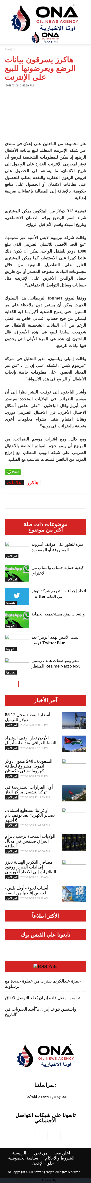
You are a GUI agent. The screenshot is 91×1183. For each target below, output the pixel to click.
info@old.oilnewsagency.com (45, 1096)
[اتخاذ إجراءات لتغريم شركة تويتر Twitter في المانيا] (17, 596)
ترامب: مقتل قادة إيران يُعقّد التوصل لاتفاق (42, 997)
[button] (84, 37)
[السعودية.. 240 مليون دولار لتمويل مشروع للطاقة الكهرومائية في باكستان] (74, 767)
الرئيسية (10, 49)
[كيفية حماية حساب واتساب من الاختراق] (17, 573)
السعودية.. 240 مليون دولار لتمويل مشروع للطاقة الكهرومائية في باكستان (28, 766)
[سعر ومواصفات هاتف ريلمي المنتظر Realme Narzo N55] (17, 666)
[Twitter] (52, 1135)
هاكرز (33, 482)
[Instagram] (39, 1135)
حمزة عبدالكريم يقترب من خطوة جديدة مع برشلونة (43, 983)
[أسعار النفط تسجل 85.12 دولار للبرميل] (74, 720)
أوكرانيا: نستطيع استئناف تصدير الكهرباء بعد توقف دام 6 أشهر (30, 815)
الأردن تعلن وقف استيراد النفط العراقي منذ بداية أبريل (30, 740)
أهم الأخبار (11, 556)
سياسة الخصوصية (23, 1158)
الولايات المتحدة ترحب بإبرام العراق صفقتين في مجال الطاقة (30, 841)
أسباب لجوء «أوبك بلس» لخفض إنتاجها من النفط (26, 890)
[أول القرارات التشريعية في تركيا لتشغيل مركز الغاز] (74, 793)
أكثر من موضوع (45, 529)
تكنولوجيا (10, 602)
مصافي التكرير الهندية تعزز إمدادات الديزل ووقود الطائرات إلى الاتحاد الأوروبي (30, 867)
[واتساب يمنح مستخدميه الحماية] (17, 619)
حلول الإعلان (43, 1163)
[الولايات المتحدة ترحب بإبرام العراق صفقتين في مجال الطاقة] (74, 842)
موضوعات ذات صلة (45, 524)
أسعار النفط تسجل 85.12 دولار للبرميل (27, 717)
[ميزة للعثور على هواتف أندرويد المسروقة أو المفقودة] (17, 550)
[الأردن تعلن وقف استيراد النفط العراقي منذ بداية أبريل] (74, 744)
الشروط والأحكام (59, 1158)
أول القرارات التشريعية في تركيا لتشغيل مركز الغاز (29, 789)
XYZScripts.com (68, 1180)
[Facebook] (26, 1135)
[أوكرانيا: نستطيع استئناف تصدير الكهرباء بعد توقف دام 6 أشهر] (74, 816)
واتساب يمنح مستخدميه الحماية (58, 614)
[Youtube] (65, 1135)
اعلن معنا (62, 1153)
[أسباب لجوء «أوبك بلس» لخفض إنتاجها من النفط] (74, 894)
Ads (53, 966)
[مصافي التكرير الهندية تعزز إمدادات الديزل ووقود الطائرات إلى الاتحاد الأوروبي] (74, 868)
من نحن (40, 1153)
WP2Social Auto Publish (27, 1180)
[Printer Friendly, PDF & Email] (13, 472)
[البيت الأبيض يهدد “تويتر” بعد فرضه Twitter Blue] (17, 643)
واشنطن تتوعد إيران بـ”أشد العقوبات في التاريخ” (40, 1011)
